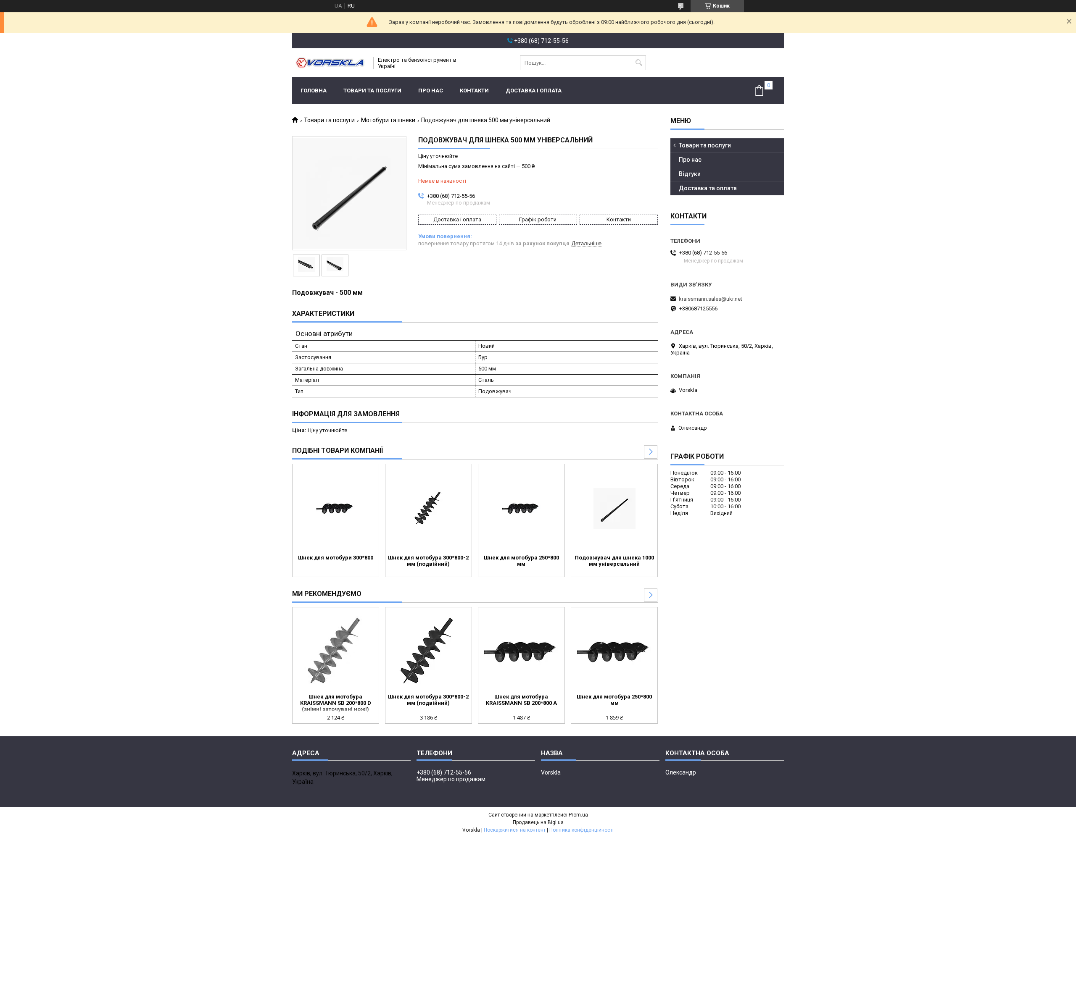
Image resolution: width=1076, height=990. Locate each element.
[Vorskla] (330, 63)
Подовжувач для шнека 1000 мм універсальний (614, 560)
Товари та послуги (372, 90)
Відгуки (690, 174)
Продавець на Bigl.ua (538, 822)
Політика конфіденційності (581, 830)
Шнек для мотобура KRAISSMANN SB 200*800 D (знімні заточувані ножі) (335, 702)
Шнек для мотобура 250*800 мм (521, 560)
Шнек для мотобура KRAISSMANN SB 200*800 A (521, 699)
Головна (314, 90)
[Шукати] (638, 62)
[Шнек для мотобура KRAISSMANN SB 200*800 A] (521, 651)
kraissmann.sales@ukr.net (710, 299)
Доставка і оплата (534, 90)
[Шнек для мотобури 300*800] (336, 508)
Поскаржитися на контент (515, 830)
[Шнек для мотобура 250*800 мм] (521, 508)
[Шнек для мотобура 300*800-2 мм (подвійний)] (428, 508)
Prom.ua (578, 815)
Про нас (430, 90)
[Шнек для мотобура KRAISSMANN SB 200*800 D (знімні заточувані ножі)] (336, 651)
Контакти (474, 90)
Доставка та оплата (708, 188)
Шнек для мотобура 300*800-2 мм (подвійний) (428, 560)
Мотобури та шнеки (388, 120)
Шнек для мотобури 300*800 (335, 557)
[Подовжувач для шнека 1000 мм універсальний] (614, 508)
